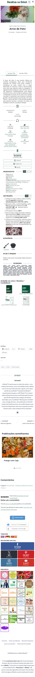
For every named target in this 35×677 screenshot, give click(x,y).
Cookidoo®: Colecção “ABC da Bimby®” (26, 293)
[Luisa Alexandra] (21, 593)
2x (27, 171)
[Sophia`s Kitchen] (21, 610)
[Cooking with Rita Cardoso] (5, 584)
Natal (10, 146)
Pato (8, 182)
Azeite (10, 177)
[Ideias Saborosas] (13, 593)
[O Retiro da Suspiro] (21, 601)
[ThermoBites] (13, 619)
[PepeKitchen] (5, 610)
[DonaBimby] (29, 584)
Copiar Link (18, 164)
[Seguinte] (30, 452)
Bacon (11, 187)
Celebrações (8, 143)
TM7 (28, 128)
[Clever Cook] (29, 575)
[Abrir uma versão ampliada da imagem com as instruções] (19, 231)
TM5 (21, 128)
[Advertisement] (17, 53)
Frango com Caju (11, 461)
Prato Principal (21, 26)
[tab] (11, 73)
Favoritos (4, 641)
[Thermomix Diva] (21, 619)
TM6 (24, 128)
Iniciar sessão (19, 517)
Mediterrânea (24, 136)
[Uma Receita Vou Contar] (5, 628)
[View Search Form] (29, 2)
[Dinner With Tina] (21, 584)
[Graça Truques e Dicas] (5, 593)
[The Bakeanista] (5, 619)
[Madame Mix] (29, 593)
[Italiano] (10, 536)
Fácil (24, 143)
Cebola (11, 174)
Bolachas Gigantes (6, 422)
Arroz (11, 26)
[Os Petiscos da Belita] (29, 601)
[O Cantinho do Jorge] (5, 601)
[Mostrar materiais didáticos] (26, 196)
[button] (14, 156)
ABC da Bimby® (17, 154)
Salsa (9, 192)
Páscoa (15, 146)
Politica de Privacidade (24, 644)
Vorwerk (12, 32)
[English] (2, 536)
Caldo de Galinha (21, 181)
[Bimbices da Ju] (21, 575)
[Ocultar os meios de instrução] (30, 196)
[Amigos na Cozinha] (5, 575)
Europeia (24, 134)
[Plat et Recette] (13, 610)
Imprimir (18, 160)
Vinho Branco (13, 179)
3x (30, 171)
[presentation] (17, 447)
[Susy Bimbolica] (29, 610)
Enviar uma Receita (14, 641)
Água (9, 189)
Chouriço (11, 185)
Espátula (6, 249)
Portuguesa (24, 137)
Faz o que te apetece (26, 304)
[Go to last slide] (4, 452)
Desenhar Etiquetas (27, 641)
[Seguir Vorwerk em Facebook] (17, 412)
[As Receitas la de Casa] (13, 575)
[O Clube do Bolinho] (13, 601)
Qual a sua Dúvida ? (10, 644)
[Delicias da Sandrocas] (13, 584)
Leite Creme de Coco (28, 422)
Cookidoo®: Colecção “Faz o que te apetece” (9, 304)
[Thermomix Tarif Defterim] (29, 619)
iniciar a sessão (9, 504)
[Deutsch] (7, 536)
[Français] (4, 536)
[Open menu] (32, 1)
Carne (15, 26)
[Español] (15, 536)
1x (24, 171)
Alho (12, 176)
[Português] (13, 536)
